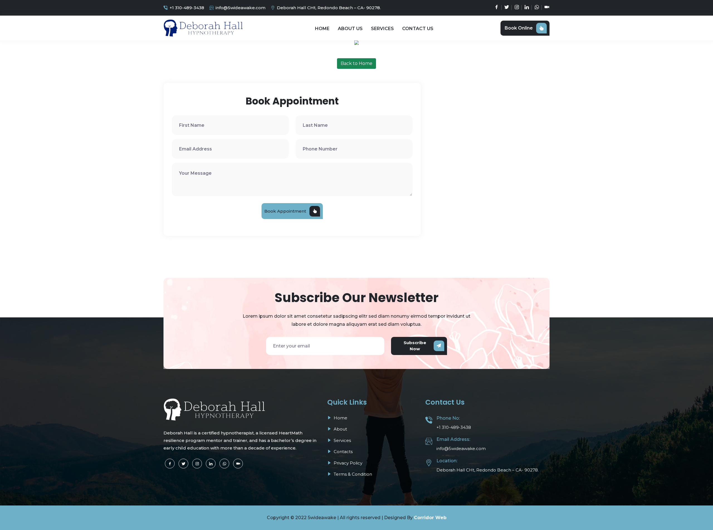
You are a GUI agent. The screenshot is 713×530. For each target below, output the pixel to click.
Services (382, 28)
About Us (350, 28)
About (340, 429)
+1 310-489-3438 (187, 7)
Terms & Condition (352, 474)
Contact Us (417, 28)
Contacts (343, 451)
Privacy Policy (347, 463)
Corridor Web (430, 517)
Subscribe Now (415, 346)
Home (322, 28)
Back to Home (356, 63)
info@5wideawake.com (240, 7)
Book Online (519, 28)
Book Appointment (285, 211)
